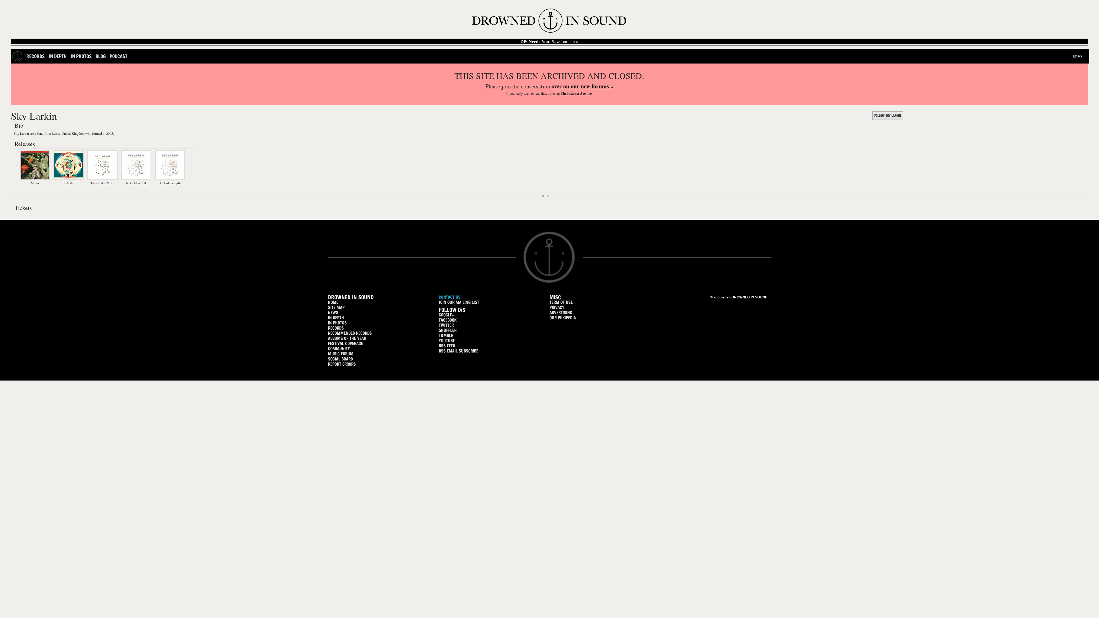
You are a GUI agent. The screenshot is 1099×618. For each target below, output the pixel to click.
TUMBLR (446, 335)
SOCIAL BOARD (340, 359)
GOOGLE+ (446, 315)
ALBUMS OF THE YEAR (347, 338)
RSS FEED (447, 346)
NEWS (333, 313)
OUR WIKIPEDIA (563, 318)
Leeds (56, 133)
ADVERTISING (561, 313)
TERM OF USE (561, 302)
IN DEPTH (336, 318)
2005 (109, 133)
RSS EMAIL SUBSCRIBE (458, 351)
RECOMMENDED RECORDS (350, 333)
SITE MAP (336, 307)
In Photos (81, 56)
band (40, 133)
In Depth (58, 56)
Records (35, 56)
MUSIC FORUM (340, 354)
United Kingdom (73, 133)
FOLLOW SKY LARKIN (887, 116)
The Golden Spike (102, 183)
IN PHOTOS (337, 323)
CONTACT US (449, 297)
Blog (101, 56)
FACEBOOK (447, 320)
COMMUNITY (339, 349)
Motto (35, 183)
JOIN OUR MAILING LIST (459, 302)
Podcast (118, 56)
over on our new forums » (582, 86)
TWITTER (446, 325)
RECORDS (336, 328)
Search (1077, 56)
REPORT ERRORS (342, 364)
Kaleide (69, 183)
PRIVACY (557, 307)
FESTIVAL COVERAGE (345, 343)
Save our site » (549, 41)
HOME (333, 302)
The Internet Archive (576, 93)
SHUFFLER (447, 330)
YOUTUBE (447, 341)
